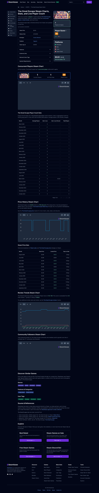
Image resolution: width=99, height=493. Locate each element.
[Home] (18, 7)
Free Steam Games (73, 474)
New (28, 2)
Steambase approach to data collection (52, 409)
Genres (58, 467)
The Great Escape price (28, 211)
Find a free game (30, 456)
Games (22, 7)
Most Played (23, 2)
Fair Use (49, 490)
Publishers (58, 478)
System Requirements (25, 61)
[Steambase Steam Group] (10, 474)
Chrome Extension (85, 467)
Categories (59, 470)
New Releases (47, 475)
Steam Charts (35, 478)
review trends (25, 20)
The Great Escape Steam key (40, 206)
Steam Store (56, 415)
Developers (59, 475)
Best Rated (47, 467)
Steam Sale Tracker (73, 467)
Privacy (39, 490)
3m (24, 82)
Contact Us (58, 490)
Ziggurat (35, 41)
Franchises (58, 480)
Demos (33, 472)
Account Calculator (85, 478)
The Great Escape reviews (50, 300)
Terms (43, 490)
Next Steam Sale (84, 475)
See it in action (57, 456)
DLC (33, 470)
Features (22, 49)
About (53, 490)
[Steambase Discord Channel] (7, 474)
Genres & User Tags (25, 57)
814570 (27, 7)
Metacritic (54, 418)
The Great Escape (45, 16)
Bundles (34, 475)
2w (20, 82)
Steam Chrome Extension (49, 2)
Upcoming (33, 2)
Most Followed (47, 472)
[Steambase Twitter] (12, 474)
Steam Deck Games (49, 480)
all (30, 82)
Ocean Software (37, 37)
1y (27, 82)
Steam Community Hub (54, 416)
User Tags (58, 472)
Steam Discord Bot (85, 470)
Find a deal (56, 440)
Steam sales (34, 248)
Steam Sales (39, 2)
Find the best (30, 440)
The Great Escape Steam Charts (38, 7)
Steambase (9, 467)
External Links (23, 53)
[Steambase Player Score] (65, 31)
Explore (89, 2)
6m (24, 215)
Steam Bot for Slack (85, 472)
